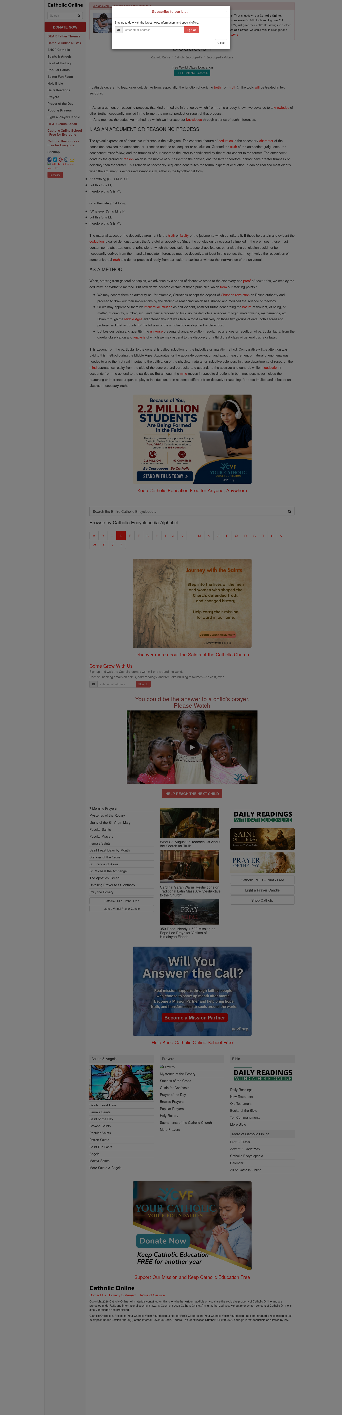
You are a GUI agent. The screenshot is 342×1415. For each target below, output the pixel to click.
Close (221, 43)
